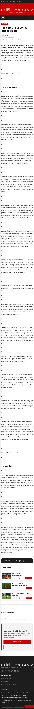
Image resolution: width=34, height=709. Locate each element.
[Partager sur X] (16, 561)
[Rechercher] (31, 17)
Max (6, 35)
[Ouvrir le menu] (3, 17)
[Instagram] (9, 671)
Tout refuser (18, 706)
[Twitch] (12, 671)
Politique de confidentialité (8, 684)
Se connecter (18, 641)
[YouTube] (15, 671)
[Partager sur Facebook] (13, 561)
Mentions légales (6, 678)
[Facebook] (2, 671)
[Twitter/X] (5, 671)
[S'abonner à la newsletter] (31, 36)
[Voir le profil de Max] (3, 36)
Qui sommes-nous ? (6, 681)
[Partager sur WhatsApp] (20, 561)
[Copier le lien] (23, 561)
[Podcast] (18, 671)
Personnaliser (8, 706)
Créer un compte (18, 647)
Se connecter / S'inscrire (7, 5)
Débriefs (4, 23)
